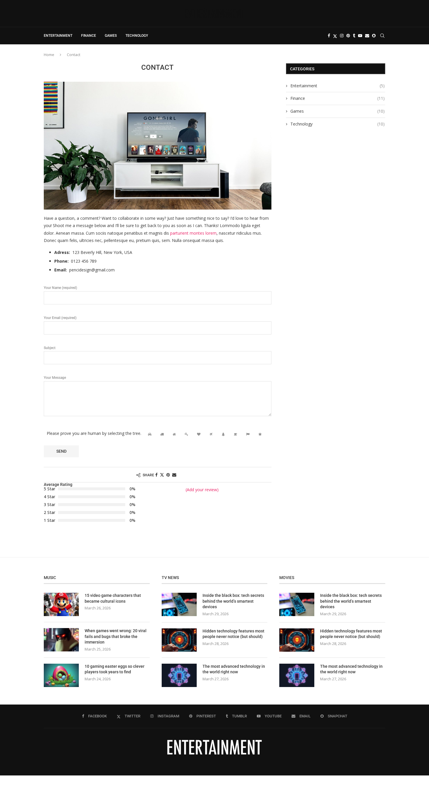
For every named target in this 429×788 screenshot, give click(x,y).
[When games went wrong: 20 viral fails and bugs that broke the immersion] (61, 639)
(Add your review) (202, 489)
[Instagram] (341, 35)
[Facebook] (329, 35)
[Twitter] (335, 35)
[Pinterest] (348, 35)
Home (49, 54)
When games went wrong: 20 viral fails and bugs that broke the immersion (116, 636)
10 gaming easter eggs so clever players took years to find (114, 669)
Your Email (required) (60, 318)
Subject (49, 348)
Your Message (55, 378)
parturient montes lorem (193, 233)
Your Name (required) (60, 288)
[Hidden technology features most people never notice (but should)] (179, 640)
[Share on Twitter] (162, 474)
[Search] (382, 35)
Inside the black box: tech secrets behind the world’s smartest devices (233, 601)
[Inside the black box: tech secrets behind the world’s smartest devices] (179, 604)
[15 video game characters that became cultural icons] (61, 604)
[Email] (367, 35)
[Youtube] (360, 35)
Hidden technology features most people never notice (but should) (233, 634)
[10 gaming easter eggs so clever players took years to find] (61, 675)
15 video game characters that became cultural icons (113, 598)
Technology (136, 36)
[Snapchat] (374, 35)
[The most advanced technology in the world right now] (179, 675)
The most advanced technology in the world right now (234, 669)
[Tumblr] (354, 35)
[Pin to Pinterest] (168, 474)
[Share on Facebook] (156, 474)
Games (111, 36)
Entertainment (58, 36)
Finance (88, 36)
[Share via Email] (174, 474)
